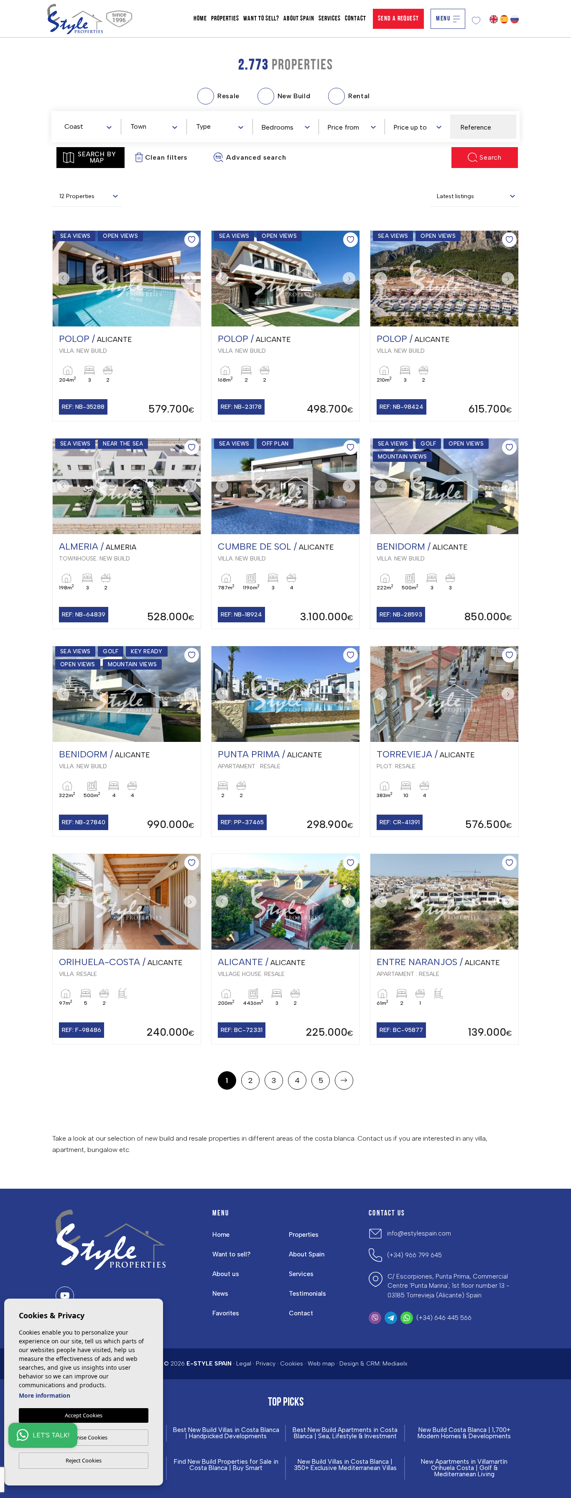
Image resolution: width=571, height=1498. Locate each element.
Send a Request (398, 18)
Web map (321, 1363)
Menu (443, 18)
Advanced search (256, 157)
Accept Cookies (83, 1415)
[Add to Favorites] (191, 239)
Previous (61, 278)
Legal (243, 1363)
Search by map (97, 157)
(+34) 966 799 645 (414, 1255)
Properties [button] (225, 18)
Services (330, 18)
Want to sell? (261, 18)
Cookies (291, 1363)
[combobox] (88, 126)
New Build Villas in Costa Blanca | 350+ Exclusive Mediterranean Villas (345, 1465)
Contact (355, 18)
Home (200, 18)
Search (490, 157)
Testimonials (307, 1293)
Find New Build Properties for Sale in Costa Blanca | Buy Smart (226, 1465)
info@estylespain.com (419, 1233)
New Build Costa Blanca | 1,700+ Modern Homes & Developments (464, 1433)
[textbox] (90, 127)
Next (192, 278)
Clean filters (166, 157)
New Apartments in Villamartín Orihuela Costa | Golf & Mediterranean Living (464, 1468)
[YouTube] (65, 1296)
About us (225, 1274)
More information (44, 1395)
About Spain (298, 18)
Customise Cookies (83, 1437)
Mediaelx (395, 1363)
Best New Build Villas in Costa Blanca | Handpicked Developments (226, 1433)
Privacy (265, 1363)
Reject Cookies (84, 1460)
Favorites (225, 1313)
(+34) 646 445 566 (444, 1318)
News (220, 1293)
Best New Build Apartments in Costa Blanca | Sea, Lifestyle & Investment (345, 1433)
